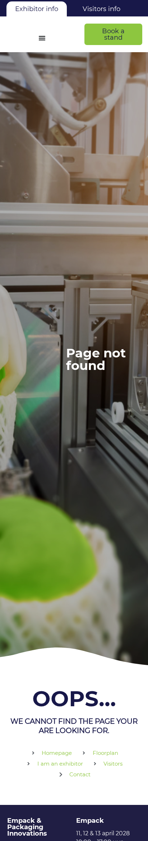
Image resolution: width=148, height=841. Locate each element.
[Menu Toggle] (42, 37)
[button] (113, 34)
